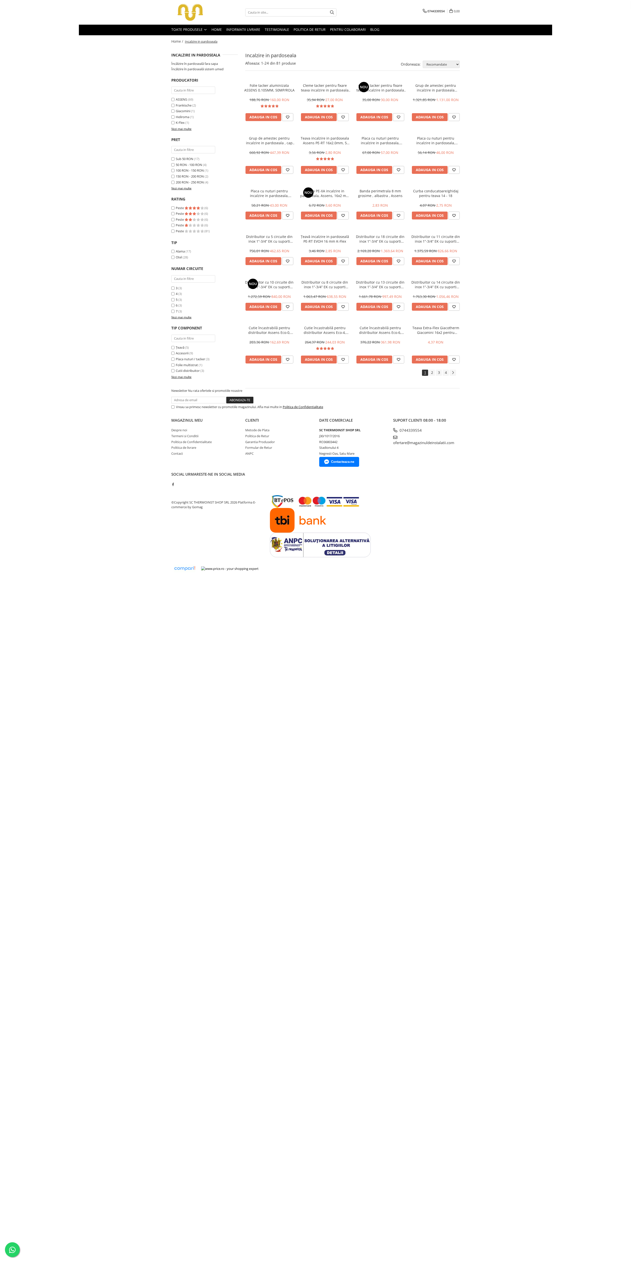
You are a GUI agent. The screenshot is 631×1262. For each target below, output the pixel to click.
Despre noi (179, 430)
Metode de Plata (257, 430)
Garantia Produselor (260, 442)
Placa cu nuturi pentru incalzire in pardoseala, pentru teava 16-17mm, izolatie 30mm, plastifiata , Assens (380, 140)
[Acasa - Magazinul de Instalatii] (196, 12)
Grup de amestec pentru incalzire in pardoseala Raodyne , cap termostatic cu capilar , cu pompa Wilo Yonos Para (436, 87)
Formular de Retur (258, 447)
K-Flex (180, 122)
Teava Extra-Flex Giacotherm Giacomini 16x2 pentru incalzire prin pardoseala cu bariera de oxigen (435, 330)
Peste (180, 208)
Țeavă (180, 347)
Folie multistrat (187, 365)
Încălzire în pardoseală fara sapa (194, 63)
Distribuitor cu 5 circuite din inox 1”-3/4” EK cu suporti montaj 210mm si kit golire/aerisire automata (269, 239)
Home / (177, 41)
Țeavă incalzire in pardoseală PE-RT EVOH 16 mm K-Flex (325, 239)
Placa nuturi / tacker (190, 359)
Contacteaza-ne (342, 462)
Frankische (184, 105)
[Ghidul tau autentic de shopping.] (184, 568)
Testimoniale (277, 29)
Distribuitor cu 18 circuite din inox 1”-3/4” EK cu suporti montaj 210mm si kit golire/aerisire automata (380, 239)
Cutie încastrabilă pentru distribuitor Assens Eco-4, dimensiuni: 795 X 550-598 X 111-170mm (324, 330)
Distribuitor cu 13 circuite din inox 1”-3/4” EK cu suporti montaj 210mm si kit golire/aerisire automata (380, 284)
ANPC (249, 453)
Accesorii (182, 353)
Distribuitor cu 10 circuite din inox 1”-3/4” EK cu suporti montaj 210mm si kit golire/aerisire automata (269, 284)
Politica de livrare (183, 447)
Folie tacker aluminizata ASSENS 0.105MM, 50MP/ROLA (269, 87)
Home (216, 29)
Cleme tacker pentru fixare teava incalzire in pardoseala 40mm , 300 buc (325, 87)
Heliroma (182, 117)
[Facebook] (173, 484)
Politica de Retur (310, 29)
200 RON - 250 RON (190, 182)
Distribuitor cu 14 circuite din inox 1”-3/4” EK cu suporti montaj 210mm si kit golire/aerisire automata (435, 284)
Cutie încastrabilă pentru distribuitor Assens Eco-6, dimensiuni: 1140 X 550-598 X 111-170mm (380, 330)
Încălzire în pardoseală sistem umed (197, 69)
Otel (179, 257)
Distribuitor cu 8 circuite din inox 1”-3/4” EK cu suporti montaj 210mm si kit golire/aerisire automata (324, 284)
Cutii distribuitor (188, 370)
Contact (177, 453)
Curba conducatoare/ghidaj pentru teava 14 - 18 (435, 193)
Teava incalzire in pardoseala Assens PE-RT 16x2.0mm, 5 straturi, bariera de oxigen (325, 140)
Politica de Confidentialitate (303, 407)
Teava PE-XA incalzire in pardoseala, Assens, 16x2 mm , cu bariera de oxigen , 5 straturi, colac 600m (324, 193)
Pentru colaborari (348, 29)
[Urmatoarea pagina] (453, 373)
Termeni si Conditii (184, 436)
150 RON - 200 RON (190, 176)
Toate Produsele (187, 29)
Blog (374, 29)
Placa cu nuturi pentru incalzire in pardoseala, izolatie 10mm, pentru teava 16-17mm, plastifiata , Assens (269, 193)
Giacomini (183, 111)
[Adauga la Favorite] (287, 117)
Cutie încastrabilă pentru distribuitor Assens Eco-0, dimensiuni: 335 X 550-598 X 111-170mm (269, 330)
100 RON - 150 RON (190, 170)
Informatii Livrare (243, 29)
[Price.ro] (230, 568)
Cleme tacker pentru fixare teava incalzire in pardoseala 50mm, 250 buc (380, 87)
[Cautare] (332, 12)
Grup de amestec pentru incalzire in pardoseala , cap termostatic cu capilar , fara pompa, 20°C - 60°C (269, 140)
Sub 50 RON (184, 159)
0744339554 (410, 430)
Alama (180, 251)
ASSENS (181, 99)
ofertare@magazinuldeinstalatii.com (423, 442)
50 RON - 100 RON (189, 164)
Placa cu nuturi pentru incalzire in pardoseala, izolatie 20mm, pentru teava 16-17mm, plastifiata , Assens (436, 140)
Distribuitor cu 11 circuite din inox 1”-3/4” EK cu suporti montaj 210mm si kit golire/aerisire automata (435, 239)
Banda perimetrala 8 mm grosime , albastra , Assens (380, 193)
